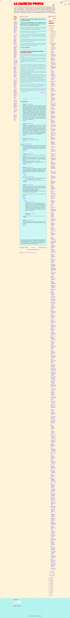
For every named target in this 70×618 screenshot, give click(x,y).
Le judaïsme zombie (52, 410)
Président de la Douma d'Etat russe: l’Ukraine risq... (53, 347)
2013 (50, 592)
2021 (50, 580)
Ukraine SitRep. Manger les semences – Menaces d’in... (53, 499)
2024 (50, 30)
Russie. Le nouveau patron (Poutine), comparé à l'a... (52, 427)
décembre (52, 31)
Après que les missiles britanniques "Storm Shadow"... (53, 317)
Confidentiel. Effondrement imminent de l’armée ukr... (53, 523)
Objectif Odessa (53, 207)
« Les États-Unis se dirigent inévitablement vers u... (53, 105)
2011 (50, 595)
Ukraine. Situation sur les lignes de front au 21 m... (53, 234)
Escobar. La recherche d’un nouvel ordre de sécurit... (52, 458)
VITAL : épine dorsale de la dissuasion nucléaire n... (53, 365)
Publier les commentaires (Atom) (30, 252)
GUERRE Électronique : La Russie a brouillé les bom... (53, 99)
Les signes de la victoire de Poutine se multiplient (53, 382)
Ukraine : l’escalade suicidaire (52, 71)
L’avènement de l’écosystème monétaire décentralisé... (53, 378)
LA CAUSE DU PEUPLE (28, 4)
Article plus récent (24, 247)
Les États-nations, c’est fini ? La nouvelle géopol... (53, 343)
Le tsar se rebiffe (53, 482)
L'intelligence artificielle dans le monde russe (53, 467)
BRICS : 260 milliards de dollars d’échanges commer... (52, 543)
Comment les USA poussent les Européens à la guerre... (53, 450)
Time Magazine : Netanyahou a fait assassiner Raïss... (53, 269)
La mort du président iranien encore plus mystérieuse (53, 229)
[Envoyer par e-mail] (23, 99)
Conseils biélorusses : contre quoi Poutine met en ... (52, 138)
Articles (16, 601)
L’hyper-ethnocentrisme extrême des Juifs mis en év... (53, 67)
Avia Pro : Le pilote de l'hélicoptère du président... (53, 282)
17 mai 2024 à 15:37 (30, 176)
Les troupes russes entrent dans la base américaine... (53, 556)
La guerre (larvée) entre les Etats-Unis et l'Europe (53, 462)
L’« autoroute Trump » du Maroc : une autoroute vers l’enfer (15, 117)
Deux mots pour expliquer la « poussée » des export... (53, 220)
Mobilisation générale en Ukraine (52, 329)
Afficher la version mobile (33, 249)
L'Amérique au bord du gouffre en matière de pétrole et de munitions (16, 62)
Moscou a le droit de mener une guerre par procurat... (53, 44)
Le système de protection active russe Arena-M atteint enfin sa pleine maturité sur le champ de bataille (16, 39)
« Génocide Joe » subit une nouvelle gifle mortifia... (53, 441)
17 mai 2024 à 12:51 (29, 167)
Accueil (33, 247)
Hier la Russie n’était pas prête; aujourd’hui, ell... (52, 511)
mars (52, 572)
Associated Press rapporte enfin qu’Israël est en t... (53, 159)
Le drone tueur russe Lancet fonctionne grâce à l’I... (52, 417)
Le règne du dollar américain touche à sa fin (53, 238)
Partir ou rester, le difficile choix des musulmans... (53, 515)
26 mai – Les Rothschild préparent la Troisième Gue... (52, 113)
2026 (50, 27)
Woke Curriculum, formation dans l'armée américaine (53, 548)
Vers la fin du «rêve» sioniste (53, 569)
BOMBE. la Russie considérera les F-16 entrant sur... (53, 565)
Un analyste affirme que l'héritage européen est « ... (53, 143)
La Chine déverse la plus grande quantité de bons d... (52, 352)
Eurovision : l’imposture (52, 52)
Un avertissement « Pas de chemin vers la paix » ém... (53, 155)
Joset (23, 144)
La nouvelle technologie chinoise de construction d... (52, 168)
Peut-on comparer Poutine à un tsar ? (52, 475)
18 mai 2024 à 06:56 (32, 213)
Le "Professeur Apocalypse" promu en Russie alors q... (52, 422)
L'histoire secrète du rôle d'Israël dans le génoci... (53, 398)
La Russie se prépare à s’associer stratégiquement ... (53, 90)
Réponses (25, 175)
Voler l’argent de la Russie (53, 81)
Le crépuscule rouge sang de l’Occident (53, 299)
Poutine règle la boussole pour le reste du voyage (53, 357)
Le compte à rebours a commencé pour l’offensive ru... (53, 432)
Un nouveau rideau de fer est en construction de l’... (52, 85)
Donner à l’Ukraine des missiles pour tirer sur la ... (53, 163)
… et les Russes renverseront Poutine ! (53, 389)
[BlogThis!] (23, 99)
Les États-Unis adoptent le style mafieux (53, 507)
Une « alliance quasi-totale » (53, 297)
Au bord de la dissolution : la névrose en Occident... (53, 94)
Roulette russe (52, 102)
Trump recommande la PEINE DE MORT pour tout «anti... (53, 495)
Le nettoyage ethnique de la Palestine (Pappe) (53, 246)
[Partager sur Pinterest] (26, 99)
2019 (50, 583)
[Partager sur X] (24, 99)
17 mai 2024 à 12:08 (28, 144)
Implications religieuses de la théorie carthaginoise (53, 286)
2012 (50, 594)
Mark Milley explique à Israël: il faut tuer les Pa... (52, 479)
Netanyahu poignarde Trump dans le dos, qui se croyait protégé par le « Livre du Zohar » (15, 83)
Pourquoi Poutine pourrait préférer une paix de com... (53, 187)
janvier (52, 575)
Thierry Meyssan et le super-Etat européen (53, 63)
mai (51, 42)
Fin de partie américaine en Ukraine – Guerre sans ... (53, 75)
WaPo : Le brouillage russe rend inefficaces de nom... (53, 121)
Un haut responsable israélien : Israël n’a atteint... (52, 202)
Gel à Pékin (52, 464)
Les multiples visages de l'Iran (52, 79)
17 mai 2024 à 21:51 (29, 220)
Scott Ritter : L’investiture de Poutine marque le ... (52, 532)
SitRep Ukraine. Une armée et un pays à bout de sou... (53, 370)
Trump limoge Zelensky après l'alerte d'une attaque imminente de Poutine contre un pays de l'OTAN (15, 71)
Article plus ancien (42, 247)
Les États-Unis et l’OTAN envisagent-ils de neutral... (53, 437)
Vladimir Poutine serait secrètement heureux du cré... (53, 177)
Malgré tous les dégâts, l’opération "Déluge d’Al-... (53, 338)
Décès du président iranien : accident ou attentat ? (52, 293)
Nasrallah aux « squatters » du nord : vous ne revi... (53, 386)
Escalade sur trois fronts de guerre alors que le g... (53, 117)
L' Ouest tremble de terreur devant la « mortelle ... (53, 273)
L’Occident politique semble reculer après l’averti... (53, 528)
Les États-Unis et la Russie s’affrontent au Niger (53, 503)
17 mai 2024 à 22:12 (32, 202)
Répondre (24, 120)
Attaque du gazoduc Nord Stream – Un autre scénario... (53, 361)
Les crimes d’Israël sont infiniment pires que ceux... (52, 224)
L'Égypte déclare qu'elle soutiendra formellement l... (53, 407)
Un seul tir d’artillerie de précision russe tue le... (53, 519)
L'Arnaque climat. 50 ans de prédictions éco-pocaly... (53, 55)
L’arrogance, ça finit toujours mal (16, 111)
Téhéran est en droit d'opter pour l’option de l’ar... (52, 312)
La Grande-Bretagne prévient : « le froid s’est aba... (53, 445)
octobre (52, 34)
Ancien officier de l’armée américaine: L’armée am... (53, 471)
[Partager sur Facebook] (25, 99)
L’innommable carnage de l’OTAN (52, 536)
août (51, 37)
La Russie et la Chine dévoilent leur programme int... (53, 321)
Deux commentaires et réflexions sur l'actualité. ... (53, 172)
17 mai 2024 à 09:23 (29, 104)
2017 (50, 586)
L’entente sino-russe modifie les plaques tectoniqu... (53, 265)
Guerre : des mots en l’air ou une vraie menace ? (52, 402)
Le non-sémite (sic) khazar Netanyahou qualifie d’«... (52, 490)
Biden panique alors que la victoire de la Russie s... (53, 130)
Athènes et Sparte (52, 205)
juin (51, 40)
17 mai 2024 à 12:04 (29, 138)
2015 (50, 589)
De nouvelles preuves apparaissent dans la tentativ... (53, 261)
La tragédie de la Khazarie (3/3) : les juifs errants (53, 242)
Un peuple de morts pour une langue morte (52, 413)
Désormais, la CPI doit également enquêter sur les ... (53, 256)
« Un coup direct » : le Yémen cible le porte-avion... (53, 48)
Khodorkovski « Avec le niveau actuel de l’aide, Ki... (53, 303)
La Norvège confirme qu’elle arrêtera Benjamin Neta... (52, 215)
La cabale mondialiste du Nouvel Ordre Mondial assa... (53, 334)
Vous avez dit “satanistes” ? (53, 147)
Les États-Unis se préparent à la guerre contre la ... (53, 126)
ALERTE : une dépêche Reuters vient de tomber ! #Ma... (53, 59)
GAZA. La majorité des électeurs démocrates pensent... (52, 486)
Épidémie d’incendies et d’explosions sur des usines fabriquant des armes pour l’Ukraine (16, 104)
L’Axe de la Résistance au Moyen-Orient (53, 539)
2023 (50, 577)
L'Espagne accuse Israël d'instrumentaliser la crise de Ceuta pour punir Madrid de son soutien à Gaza (16, 94)
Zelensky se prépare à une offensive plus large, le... (53, 326)
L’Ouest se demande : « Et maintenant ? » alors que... (53, 150)
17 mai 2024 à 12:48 (29, 153)
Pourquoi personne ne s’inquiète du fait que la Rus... (53, 182)
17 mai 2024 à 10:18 (29, 123)
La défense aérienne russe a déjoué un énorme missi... (53, 308)
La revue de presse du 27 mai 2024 (52, 108)
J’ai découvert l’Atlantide (52, 290)
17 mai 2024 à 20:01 (29, 184)
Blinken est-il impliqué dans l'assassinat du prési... (53, 210)
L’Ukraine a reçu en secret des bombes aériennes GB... (53, 134)
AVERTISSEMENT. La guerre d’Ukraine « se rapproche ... (53, 374)
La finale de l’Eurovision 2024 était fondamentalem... (53, 251)
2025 (50, 28)
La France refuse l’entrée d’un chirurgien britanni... (53, 552)
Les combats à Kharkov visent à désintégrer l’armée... (52, 394)
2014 (50, 591)
